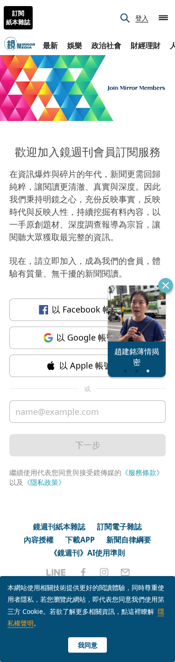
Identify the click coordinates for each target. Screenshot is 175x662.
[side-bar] (163, 17)
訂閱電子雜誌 (119, 526)
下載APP (80, 539)
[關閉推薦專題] (165, 285)
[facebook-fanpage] (83, 572)
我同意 (88, 645)
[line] (56, 572)
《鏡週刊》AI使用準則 (87, 553)
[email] (125, 572)
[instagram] (104, 572)
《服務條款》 (142, 472)
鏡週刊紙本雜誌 (59, 526)
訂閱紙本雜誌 (18, 18)
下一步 (87, 444)
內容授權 (39, 539)
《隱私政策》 (44, 482)
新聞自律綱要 (128, 539)
